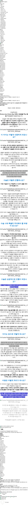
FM (0, 43)
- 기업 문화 (2, 6)
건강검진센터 (2, 64)
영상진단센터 (2, 63)
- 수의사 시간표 (3, 11)
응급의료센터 (2, 65)
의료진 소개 (2, 50)
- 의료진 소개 (2, 9)
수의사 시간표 (2, 52)
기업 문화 (2, 47)
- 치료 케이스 (2, 34)
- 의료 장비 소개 (3, 13)
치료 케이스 (2, 74)
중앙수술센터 (2, 57)
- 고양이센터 (2, 20)
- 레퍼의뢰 (2, 31)
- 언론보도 (2, 41)
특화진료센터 (2, 55)
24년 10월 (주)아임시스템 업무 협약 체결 (10, 432)
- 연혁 (1, 5)
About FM (2, 44)
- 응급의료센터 (3, 24)
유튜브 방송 (2, 81)
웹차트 (1, 70)
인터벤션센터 (2, 68)
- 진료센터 (2, 17)
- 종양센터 (2, 19)
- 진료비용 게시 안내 (4, 12)
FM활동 (1, 78)
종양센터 (1, 60)
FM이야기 (2, 80)
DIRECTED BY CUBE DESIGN (6, 492)
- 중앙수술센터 (3, 16)
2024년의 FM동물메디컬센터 (8, 431)
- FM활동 (1, 37)
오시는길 (6, 502)
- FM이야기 (2, 39)
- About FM (2, 3)
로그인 (1, 83)
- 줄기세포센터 (3, 25)
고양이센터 (2, 61)
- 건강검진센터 (3, 23)
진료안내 (1, 48)
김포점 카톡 (3, 498)
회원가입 (1, 85)
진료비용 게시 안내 (3, 53)
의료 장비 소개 (3, 54)
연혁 (1, 46)
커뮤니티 (1, 76)
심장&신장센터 (3, 59)
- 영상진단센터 (3, 22)
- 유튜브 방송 (2, 40)
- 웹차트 (1, 30)
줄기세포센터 (2, 66)
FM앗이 (1, 77)
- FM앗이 (1, 36)
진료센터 (1, 58)
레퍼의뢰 (1, 72)
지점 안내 (2, 49)
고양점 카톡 (3, 497)
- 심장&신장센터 (3, 18)
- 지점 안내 (2, 8)
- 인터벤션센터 (3, 28)
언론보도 (1, 82)
